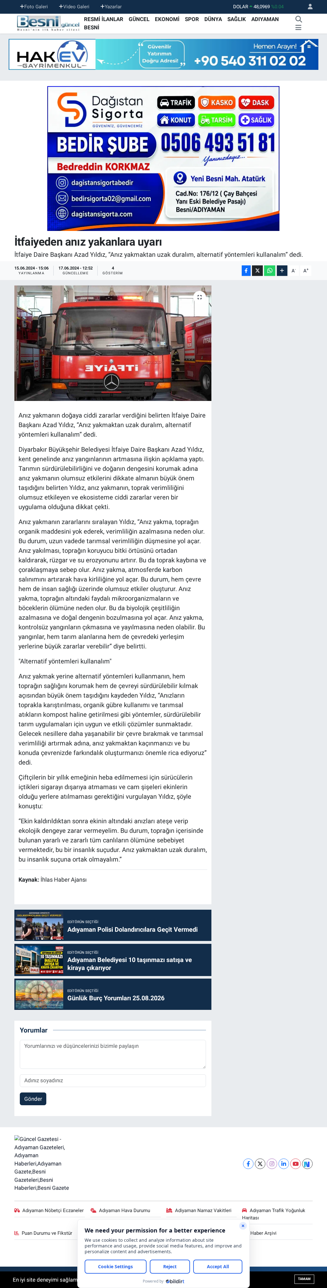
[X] (260, 1163)
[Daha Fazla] (282, 270)
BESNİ (91, 27)
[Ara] (299, 19)
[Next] (307, 1163)
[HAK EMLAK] (163, 54)
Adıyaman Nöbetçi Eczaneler (53, 1210)
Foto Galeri (36, 7)
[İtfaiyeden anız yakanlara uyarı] (112, 343)
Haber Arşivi (263, 1233)
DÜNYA (213, 19)
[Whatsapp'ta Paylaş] (269, 270)
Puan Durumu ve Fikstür (47, 1233)
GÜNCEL (139, 19)
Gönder (33, 1099)
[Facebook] (248, 1163)
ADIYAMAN (265, 19)
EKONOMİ (167, 19)
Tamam (304, 1279)
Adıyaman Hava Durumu (124, 1210)
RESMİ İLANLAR (103, 19)
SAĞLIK (236, 19)
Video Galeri (76, 7)
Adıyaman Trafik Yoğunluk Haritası (273, 1214)
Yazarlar (113, 7)
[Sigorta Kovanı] (163, 158)
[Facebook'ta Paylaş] (246, 270)
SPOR (192, 19)
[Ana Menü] (298, 28)
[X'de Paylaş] (257, 270)
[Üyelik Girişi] (307, 7)
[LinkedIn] (283, 1163)
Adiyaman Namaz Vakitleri (203, 1210)
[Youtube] (295, 1163)
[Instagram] (272, 1163)
